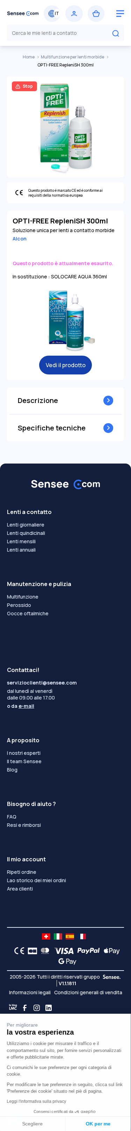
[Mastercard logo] (43, 950)
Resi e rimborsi (24, 825)
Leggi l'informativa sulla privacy (36, 1101)
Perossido (19, 605)
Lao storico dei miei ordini (36, 880)
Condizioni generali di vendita (88, 992)
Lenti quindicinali (26, 533)
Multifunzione (22, 596)
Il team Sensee (24, 761)
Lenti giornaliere (25, 524)
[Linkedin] (48, 1008)
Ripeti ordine (21, 872)
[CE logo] (17, 950)
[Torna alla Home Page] (23, 13)
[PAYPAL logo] (87, 950)
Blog (12, 769)
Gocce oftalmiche (28, 613)
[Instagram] (36, 1008)
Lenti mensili (21, 541)
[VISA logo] (62, 950)
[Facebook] (25, 1008)
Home (29, 57)
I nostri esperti (24, 753)
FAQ (11, 816)
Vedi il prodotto (66, 365)
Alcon (20, 238)
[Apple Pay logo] (110, 950)
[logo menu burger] (120, 13)
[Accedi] (74, 13)
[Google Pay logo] (65, 961)
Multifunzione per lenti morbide (73, 57)
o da (20, 706)
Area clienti (20, 888)
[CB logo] (30, 950)
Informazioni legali (30, 992)
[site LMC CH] (46, 936)
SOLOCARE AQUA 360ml (79, 276)
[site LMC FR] (82, 936)
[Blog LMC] (13, 1008)
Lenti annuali (21, 549)
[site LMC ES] (70, 936)
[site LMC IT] (58, 936)
